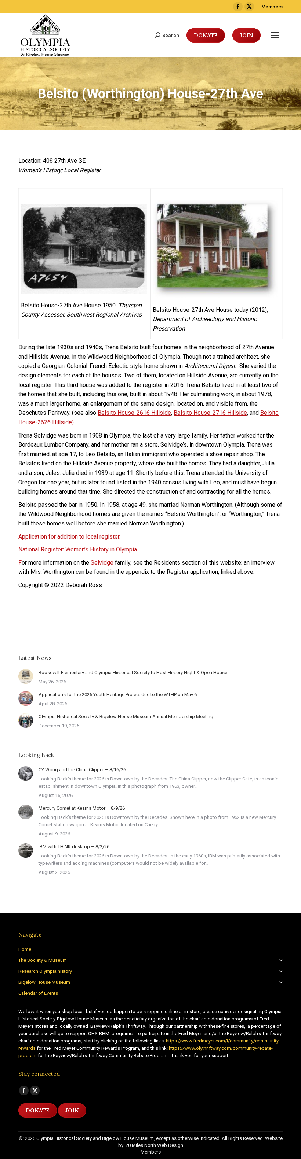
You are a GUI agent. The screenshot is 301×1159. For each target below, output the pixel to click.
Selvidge (102, 562)
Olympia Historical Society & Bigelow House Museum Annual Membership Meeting (126, 716)
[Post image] (25, 676)
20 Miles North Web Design (154, 1145)
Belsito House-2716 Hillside (210, 412)
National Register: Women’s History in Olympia (77, 549)
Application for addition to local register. (70, 536)
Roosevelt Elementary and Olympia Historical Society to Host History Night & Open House (133, 672)
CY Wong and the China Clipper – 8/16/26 (82, 769)
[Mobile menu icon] (275, 35)
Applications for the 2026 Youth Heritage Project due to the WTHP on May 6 (118, 694)
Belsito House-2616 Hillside (134, 412)
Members (272, 7)
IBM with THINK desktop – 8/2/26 (74, 846)
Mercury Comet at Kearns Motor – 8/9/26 (82, 808)
